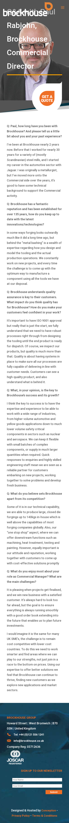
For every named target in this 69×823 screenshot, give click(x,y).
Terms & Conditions (44, 815)
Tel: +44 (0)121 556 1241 (29, 734)
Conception (48, 810)
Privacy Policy (21, 815)
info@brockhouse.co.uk (29, 740)
